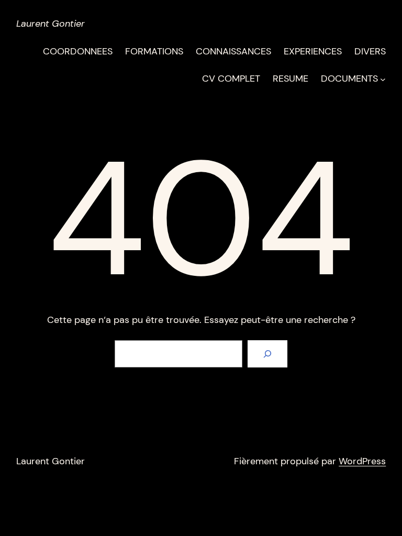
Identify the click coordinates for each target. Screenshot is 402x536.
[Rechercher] (267, 353)
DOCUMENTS (349, 78)
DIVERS (370, 51)
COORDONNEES (78, 51)
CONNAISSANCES (233, 51)
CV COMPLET (231, 78)
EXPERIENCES (313, 51)
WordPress (362, 461)
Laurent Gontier (50, 23)
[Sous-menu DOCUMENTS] (383, 79)
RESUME (290, 78)
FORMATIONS (154, 51)
